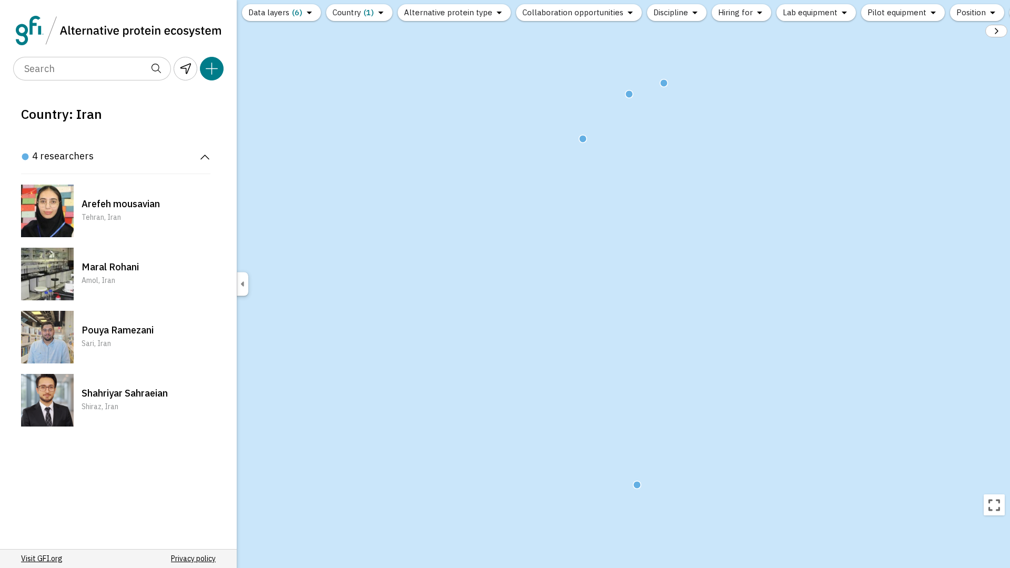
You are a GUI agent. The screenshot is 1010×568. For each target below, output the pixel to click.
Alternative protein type (448, 12)
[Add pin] (212, 68)
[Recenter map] (994, 504)
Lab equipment (810, 12)
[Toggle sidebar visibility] (242, 284)
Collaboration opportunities (572, 12)
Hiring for (735, 12)
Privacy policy (193, 558)
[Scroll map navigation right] (996, 31)
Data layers (275, 12)
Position (971, 12)
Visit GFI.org (42, 558)
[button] (115, 211)
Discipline (670, 12)
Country (353, 12)
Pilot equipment (896, 12)
